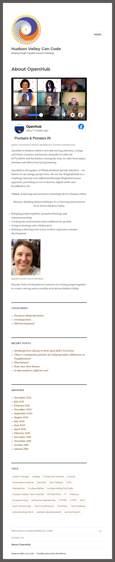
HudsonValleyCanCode (60, 488)
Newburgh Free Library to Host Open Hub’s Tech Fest (44, 350)
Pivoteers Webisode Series (29, 315)
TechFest (62, 506)
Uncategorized (22, 319)
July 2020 (19, 421)
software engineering (43, 500)
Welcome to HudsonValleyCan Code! (32, 530)
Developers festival (23, 482)
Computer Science (53, 476)
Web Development (24, 323)
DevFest (41, 482)
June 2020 (19, 425)
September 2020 (23, 413)
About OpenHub (21, 544)
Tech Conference (44, 506)
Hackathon (18, 488)
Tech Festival (78, 506)
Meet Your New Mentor (27, 366)
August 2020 (21, 417)
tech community (21, 506)
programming (20, 500)
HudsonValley (36, 488)
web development (22, 512)
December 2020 (23, 409)
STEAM (63, 500)
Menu (98, 34)
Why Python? (21, 362)
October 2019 (21, 445)
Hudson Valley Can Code (36, 48)
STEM (73, 500)
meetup (74, 494)
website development (49, 512)
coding (36, 476)
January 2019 (21, 448)
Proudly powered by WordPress (51, 553)
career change (20, 476)
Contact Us (17, 537)
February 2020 (22, 433)
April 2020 (20, 429)
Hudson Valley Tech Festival (28, 494)
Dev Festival (56, 482)
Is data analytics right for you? (31, 370)
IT (65, 494)
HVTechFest (54, 494)
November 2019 (22, 441)
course (71, 476)
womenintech (72, 512)
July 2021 (19, 401)
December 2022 (22, 397)
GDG (69, 482)
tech (82, 500)
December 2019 (22, 437)
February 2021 (22, 405)
